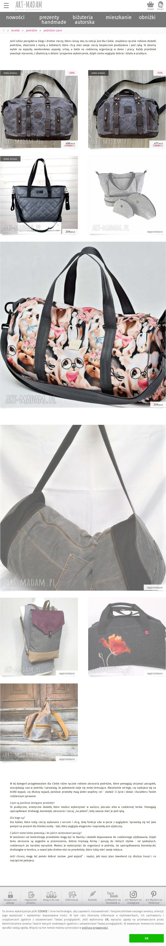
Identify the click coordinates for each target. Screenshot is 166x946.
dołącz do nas (51, 899)
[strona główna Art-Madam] (29, 6)
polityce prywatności (95, 927)
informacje (71, 899)
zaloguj (160, 9)
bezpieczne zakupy (10, 901)
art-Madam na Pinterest (153, 901)
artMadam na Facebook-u (113, 901)
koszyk (150, 9)
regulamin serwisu (31, 901)
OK (146, 938)
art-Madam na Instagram (133, 901)
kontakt (92, 899)
